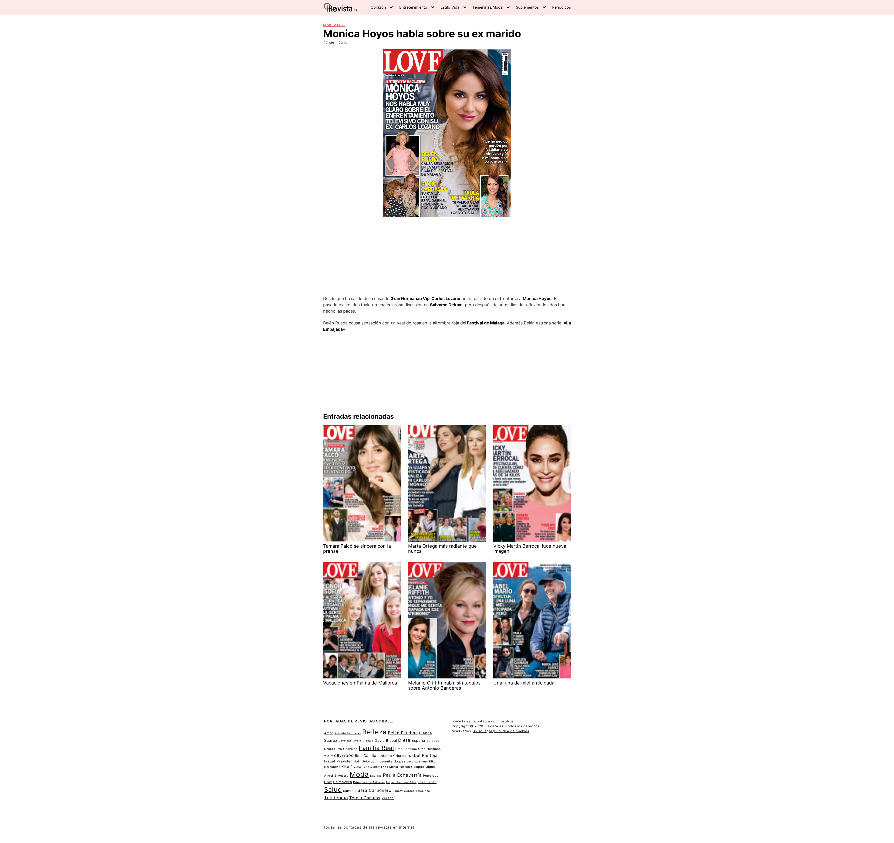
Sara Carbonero (374, 790)
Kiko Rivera (351, 767)
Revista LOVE (334, 25)
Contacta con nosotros (494, 721)
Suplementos (527, 7)
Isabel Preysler (338, 761)
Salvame (349, 790)
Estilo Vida (449, 7)
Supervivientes (404, 790)
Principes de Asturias (369, 782)
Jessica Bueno (417, 761)
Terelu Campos (364, 798)
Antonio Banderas (347, 733)
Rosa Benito (427, 782)
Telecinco (423, 790)
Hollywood (342, 755)
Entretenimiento (413, 7)
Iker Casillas (367, 755)
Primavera (342, 782)
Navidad (376, 775)
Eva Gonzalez (347, 749)
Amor (328, 733)
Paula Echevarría (402, 775)
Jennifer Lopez (393, 761)
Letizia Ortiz (371, 767)
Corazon (378, 7)
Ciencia (367, 740)
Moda (359, 774)
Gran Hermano (406, 749)
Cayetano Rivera (350, 740)
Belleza (374, 732)
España (418, 740)
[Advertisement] (447, 257)
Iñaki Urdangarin (366, 761)
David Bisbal (386, 740)
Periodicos (561, 7)
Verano (388, 798)
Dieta (404, 740)
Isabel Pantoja (423, 755)
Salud (333, 789)
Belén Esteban (403, 732)
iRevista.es (461, 721)
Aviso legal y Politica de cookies (501, 731)
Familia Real (376, 747)
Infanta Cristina (393, 756)
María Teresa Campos (406, 767)
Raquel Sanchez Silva (401, 782)
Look (384, 767)
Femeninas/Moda (488, 7)
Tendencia (336, 797)
